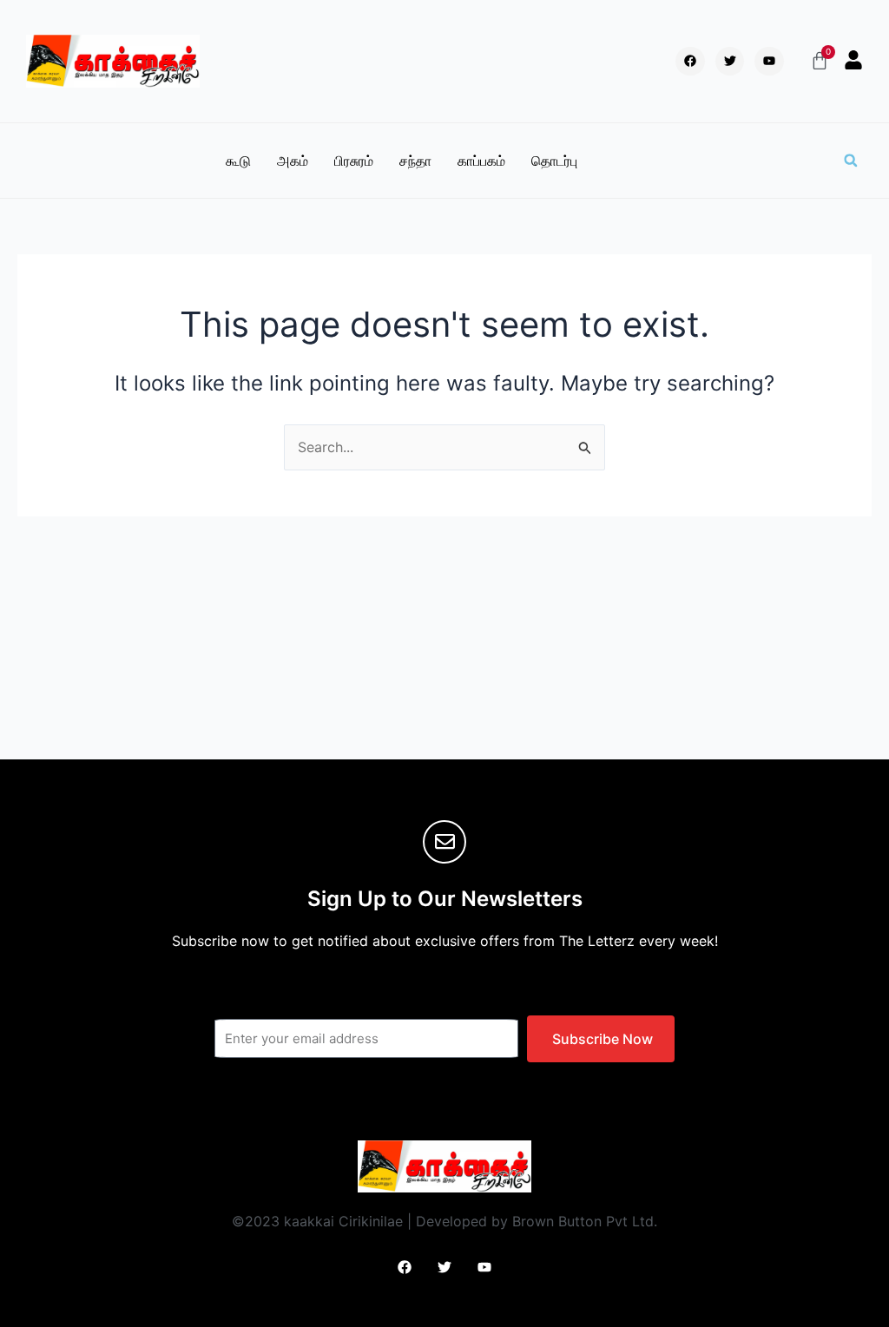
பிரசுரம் (353, 160)
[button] (851, 160)
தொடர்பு (554, 160)
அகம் (292, 160)
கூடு (238, 160)
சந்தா (415, 160)
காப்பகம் (481, 160)
